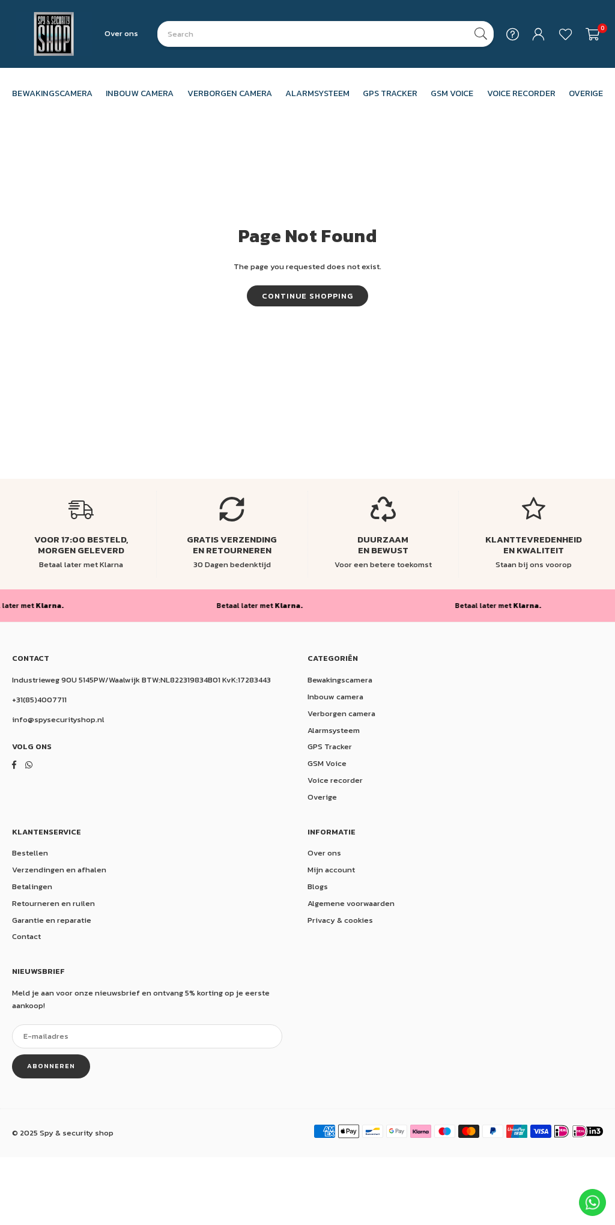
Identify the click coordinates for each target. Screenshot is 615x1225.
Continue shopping (307, 296)
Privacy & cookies (340, 920)
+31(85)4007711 (39, 699)
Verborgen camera (341, 713)
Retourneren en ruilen (53, 903)
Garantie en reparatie (51, 920)
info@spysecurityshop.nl (58, 719)
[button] (592, 34)
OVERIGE (586, 93)
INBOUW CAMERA (140, 93)
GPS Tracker (330, 746)
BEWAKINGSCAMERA (52, 93)
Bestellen (30, 853)
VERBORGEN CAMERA (229, 93)
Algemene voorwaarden (351, 903)
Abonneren (51, 1066)
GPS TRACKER (390, 93)
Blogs (318, 886)
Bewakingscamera (340, 679)
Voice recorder (335, 780)
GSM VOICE (452, 93)
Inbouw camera (335, 696)
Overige (322, 797)
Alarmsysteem (334, 730)
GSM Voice (327, 763)
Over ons (121, 33)
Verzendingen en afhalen (59, 869)
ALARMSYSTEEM (317, 93)
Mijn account (331, 869)
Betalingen (32, 886)
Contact (26, 936)
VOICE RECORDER (521, 93)
